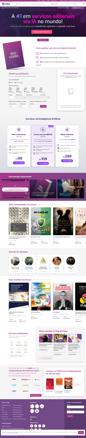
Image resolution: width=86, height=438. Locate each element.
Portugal (43, 0)
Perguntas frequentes (6, 426)
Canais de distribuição (17, 416)
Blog (3, 409)
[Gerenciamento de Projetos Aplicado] (19, 296)
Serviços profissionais (17, 409)
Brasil (38, 0)
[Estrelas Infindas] (41, 296)
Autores (3, 407)
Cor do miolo (43, 95)
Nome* (68, 404)
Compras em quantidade (65, 4)
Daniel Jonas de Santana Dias (37, 239)
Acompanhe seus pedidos (74, 0)
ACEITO (81, 432)
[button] (7, 146)
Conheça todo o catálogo (63, 7)
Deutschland (54, 0)
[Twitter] (31, 425)
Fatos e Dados (5, 414)
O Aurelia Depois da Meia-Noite (61, 237)
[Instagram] (39, 425)
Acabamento (29, 95)
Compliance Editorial (17, 407)
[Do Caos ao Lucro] (41, 221)
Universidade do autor (17, 412)
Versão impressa (12, 103)
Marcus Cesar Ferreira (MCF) (37, 314)
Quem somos (4, 412)
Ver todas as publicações (46, 358)
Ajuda (83, 0)
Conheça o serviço (19, 163)
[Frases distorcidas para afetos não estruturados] (19, 221)
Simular (43, 106)
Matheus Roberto (56, 239)
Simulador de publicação (19, 419)
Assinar (70, 416)
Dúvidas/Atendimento (6, 405)
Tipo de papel (19, 95)
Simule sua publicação (36, 395)
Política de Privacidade (13, 433)
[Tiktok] (43, 425)
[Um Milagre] (63, 296)
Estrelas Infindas (35, 312)
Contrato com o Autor (6, 419)
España (48, 0)
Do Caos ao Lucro (35, 237)
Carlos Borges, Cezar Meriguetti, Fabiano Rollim (17, 316)
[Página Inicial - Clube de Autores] (6, 4)
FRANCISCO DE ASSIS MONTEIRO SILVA (61, 314)
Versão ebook (22, 103)
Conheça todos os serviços (16, 355)
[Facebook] (35, 425)
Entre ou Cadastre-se (75, 4)
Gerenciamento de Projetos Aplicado (16, 312)
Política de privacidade (17, 405)
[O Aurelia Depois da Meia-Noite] (63, 221)
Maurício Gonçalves (13, 240)
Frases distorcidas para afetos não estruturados (17, 237)
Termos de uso (5, 416)
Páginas (10, 95)
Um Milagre (56, 312)
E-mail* (68, 409)
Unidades (32, 103)
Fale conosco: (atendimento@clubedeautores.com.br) (13, 428)
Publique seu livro (64, 0)
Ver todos (77, 384)
